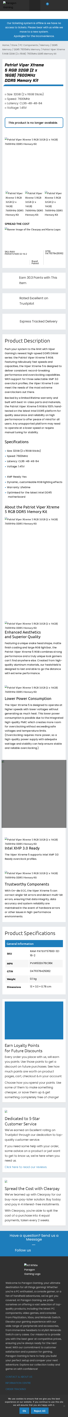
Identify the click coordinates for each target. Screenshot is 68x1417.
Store (14, 45)
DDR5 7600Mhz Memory (27, 50)
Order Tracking (16, 1389)
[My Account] (54, 5)
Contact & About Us (19, 1377)
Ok (24, 1410)
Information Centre (18, 1383)
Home (5, 45)
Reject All (39, 1410)
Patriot (35, 263)
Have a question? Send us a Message (34, 1238)
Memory (44, 45)
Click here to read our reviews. (26, 1167)
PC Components (29, 45)
